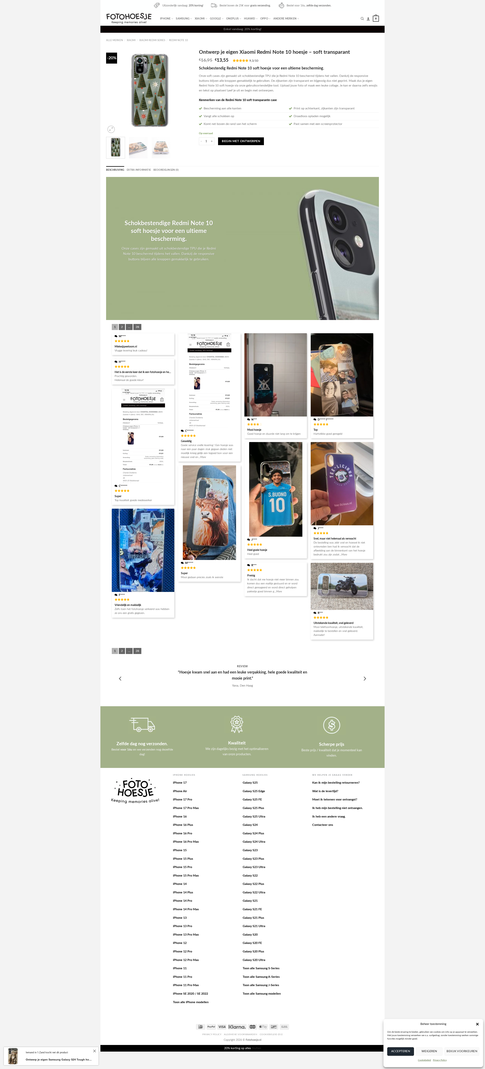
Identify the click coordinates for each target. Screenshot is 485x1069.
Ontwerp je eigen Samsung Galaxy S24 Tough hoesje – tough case (59, 1059)
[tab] (115, 170)
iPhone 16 (180, 816)
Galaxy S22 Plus (253, 883)
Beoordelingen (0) (166, 170)
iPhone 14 (180, 883)
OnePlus (232, 18)
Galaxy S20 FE (252, 942)
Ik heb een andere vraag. (329, 816)
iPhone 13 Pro (182, 926)
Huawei (249, 18)
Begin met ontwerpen (241, 141)
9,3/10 (253, 60)
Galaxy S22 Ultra (254, 892)
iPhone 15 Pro (182, 867)
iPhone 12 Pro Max (186, 960)
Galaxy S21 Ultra (254, 926)
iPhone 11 (180, 968)
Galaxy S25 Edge (254, 791)
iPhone (165, 18)
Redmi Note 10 (178, 40)
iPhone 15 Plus (183, 858)
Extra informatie (139, 170)
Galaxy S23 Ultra (254, 867)
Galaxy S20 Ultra (254, 960)
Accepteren (400, 1051)
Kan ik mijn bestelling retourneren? (336, 782)
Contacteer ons (322, 824)
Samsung (182, 18)
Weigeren (429, 1051)
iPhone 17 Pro (182, 799)
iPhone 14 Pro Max (186, 909)
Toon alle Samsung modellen (262, 993)
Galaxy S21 (250, 900)
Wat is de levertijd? (325, 791)
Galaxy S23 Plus (253, 858)
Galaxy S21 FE (252, 909)
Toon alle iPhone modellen (191, 1002)
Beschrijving (115, 170)
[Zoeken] (362, 18)
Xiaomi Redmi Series (152, 40)
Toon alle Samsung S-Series (261, 968)
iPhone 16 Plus (183, 824)
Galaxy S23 (250, 850)
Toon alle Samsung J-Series (261, 985)
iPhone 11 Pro (182, 976)
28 (137, 327)
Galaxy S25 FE (252, 799)
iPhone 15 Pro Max (186, 875)
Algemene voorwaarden (240, 1034)
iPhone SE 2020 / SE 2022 (190, 993)
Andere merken (285, 18)
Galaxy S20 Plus (253, 951)
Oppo (264, 18)
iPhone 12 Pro (182, 951)
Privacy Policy (440, 1060)
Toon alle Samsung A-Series (261, 976)
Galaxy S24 (250, 824)
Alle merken (114, 40)
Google (215, 18)
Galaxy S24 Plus (253, 833)
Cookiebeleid (424, 1060)
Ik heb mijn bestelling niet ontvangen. (337, 808)
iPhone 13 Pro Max (186, 934)
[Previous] (112, 90)
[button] (477, 1024)
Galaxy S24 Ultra (254, 841)
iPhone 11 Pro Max (186, 985)
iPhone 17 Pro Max (186, 808)
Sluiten (256, 1048)
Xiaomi (200, 18)
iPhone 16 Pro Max (186, 841)
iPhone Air (180, 791)
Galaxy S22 (250, 875)
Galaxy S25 (250, 782)
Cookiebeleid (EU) (271, 1034)
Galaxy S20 (250, 934)
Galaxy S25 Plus (253, 808)
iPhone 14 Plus (183, 892)
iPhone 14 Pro (182, 900)
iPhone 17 (180, 782)
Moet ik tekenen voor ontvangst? (334, 799)
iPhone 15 (180, 850)
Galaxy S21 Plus (253, 917)
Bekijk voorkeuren (462, 1051)
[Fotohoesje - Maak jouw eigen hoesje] (129, 18)
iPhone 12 (180, 942)
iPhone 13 (180, 917)
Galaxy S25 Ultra (254, 816)
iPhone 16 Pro (182, 833)
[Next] (186, 90)
